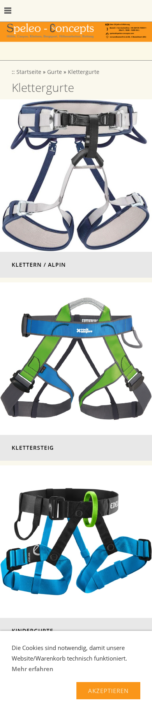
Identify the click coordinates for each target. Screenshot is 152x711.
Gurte (54, 71)
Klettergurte (83, 71)
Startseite (28, 71)
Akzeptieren (108, 691)
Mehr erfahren (32, 669)
